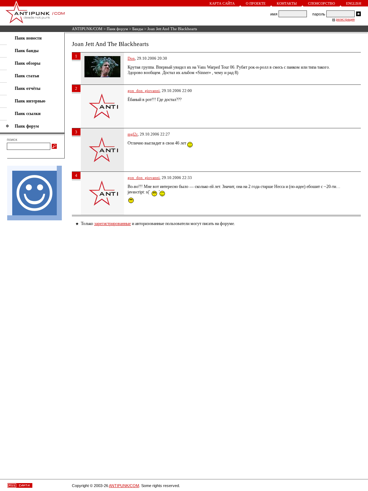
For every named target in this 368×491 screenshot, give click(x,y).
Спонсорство (321, 3)
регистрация (345, 19)
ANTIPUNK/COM (87, 29)
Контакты (287, 3)
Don (131, 58)
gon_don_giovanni (144, 90)
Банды (137, 29)
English (353, 3)
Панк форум (117, 29)
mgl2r (133, 134)
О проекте (256, 3)
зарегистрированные (112, 223)
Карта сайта (222, 3)
